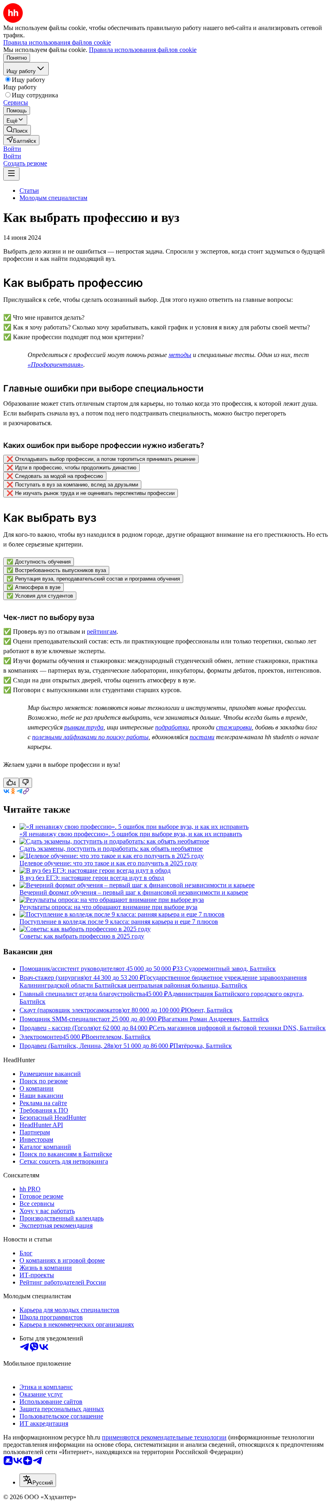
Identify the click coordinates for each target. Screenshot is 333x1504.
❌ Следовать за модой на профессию (54, 476)
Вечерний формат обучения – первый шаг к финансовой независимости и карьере (133, 892)
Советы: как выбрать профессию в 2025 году (81, 936)
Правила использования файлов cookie (143, 49)
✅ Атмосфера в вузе (33, 587)
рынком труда (84, 727)
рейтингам (102, 631)
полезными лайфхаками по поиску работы (90, 737)
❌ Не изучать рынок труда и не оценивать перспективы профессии (90, 493)
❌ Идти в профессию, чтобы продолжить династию (71, 468)
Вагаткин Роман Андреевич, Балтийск (215, 1019)
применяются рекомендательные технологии (164, 1437)
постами (202, 737)
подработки (172, 727)
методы (180, 354)
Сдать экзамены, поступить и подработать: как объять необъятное (111, 848)
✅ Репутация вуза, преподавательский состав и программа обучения (93, 579)
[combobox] (37, 1480)
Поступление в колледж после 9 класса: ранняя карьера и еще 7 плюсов (118, 921)
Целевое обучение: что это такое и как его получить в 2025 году (108, 863)
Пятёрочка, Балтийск (202, 1045)
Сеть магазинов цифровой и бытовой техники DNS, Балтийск (239, 1027)
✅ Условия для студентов (39, 596)
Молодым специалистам (53, 197)
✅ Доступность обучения (38, 562)
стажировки (234, 727)
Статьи (29, 190)
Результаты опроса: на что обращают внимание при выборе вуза (108, 907)
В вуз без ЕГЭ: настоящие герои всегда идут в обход (91, 877)
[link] (17, 130)
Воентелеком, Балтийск (118, 1036)
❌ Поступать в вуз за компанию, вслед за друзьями (72, 485)
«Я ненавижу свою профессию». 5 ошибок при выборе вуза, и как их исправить (130, 834)
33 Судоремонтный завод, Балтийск (226, 968)
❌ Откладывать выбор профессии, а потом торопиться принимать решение (100, 459)
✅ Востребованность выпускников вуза (56, 570)
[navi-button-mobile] (11, 174)
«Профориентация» (55, 364)
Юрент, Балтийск (209, 1010)
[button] (12, 148)
